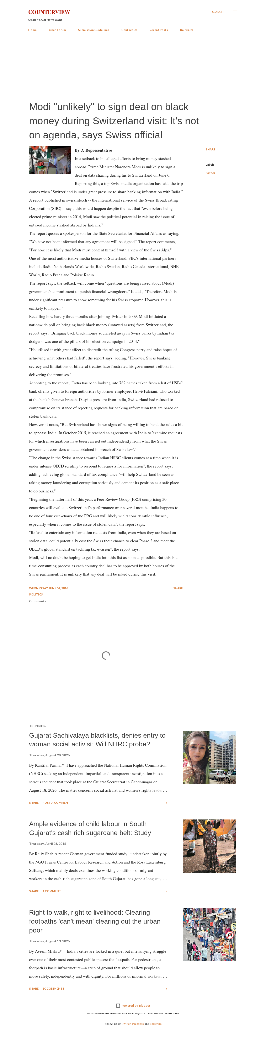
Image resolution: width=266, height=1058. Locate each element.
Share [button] (210, 149)
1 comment (52, 891)
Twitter (126, 1024)
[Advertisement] (133, 66)
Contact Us (129, 30)
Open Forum (57, 30)
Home (32, 30)
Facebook (138, 1024)
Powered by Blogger (135, 1006)
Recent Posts (158, 30)
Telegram (155, 1024)
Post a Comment (56, 802)
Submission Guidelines (93, 30)
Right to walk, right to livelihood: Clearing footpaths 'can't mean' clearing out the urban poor (95, 921)
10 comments (53, 988)
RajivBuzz (186, 30)
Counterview (49, 12)
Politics (210, 173)
